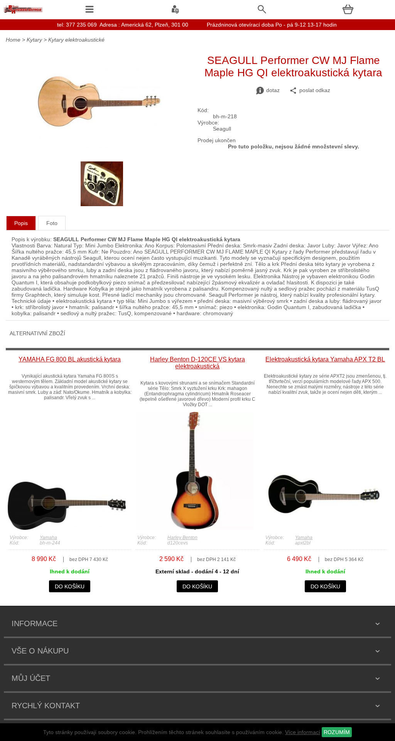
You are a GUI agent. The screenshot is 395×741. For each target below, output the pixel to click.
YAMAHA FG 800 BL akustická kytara (70, 359)
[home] (23, 13)
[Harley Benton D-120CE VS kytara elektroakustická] (194, 528)
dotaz (273, 90)
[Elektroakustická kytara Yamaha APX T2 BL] (322, 528)
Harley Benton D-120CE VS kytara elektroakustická (197, 363)
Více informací (302, 732)
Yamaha (48, 537)
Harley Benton (182, 537)
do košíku (69, 586)
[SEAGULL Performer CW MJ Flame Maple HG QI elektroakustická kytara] (99, 146)
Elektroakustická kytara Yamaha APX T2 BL (325, 359)
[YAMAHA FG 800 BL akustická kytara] (67, 528)
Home (13, 40)
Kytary (34, 40)
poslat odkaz (314, 90)
